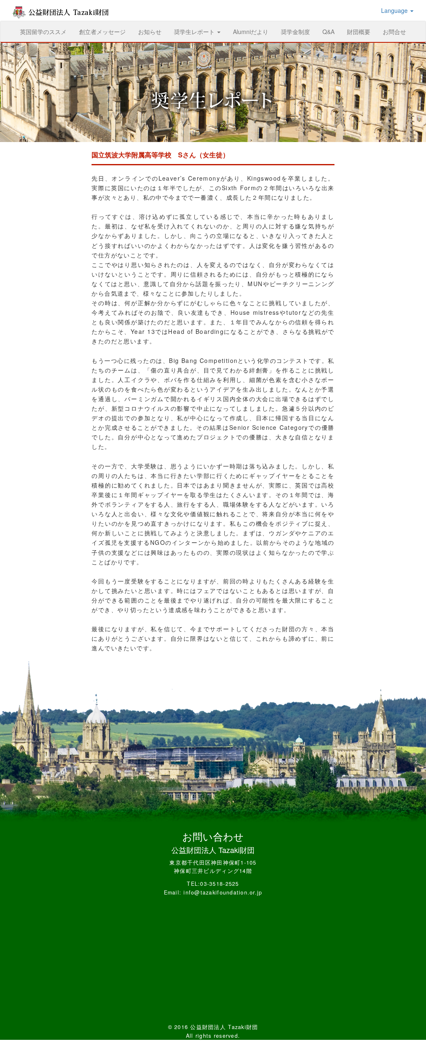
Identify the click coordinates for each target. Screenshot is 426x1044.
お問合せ (394, 31)
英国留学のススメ (46, 31)
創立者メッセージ (102, 31)
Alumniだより (250, 31)
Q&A (328, 31)
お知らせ (149, 31)
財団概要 (358, 31)
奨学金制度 (295, 31)
